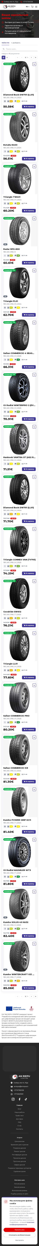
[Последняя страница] (35, 57)
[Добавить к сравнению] (34, 64)
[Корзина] (32, 7)
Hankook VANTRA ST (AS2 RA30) (19, 457)
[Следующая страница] (31, 57)
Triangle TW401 (11, 197)
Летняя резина (19, 1184)
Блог (19, 1109)
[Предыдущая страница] (22, 57)
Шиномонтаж (19, 1141)
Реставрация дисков (19, 1155)
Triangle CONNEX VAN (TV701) (19, 559)
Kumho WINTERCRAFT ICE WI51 (19, 974)
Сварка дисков (19, 1165)
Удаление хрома (20, 1171)
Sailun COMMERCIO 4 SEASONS (19, 353)
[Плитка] (3, 57)
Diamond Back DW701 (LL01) (18, 95)
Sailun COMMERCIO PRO (16, 716)
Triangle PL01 (10, 301)
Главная (19, 1105)
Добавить (15, 43)
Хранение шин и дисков (19, 1145)
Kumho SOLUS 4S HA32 (15, 922)
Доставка (19, 1119)
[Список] (7, 57)
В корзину (30, 106)
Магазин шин (19, 1180)
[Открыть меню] (36, 7)
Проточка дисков (19, 1161)
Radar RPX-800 (11, 249)
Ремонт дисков (19, 1151)
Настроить (19, 1240)
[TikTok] (26, 1099)
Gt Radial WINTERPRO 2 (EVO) (19, 405)
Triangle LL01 (10, 664)
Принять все (19, 1230)
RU (27, 7)
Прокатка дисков (19, 1158)
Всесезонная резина (19, 1190)
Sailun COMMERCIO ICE (15, 768)
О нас (20, 1126)
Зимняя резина (19, 1187)
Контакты (19, 1129)
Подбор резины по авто (19, 1194)
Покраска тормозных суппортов (19, 1168)
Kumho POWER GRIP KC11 (17, 820)
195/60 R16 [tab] (5, 43)
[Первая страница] (17, 57)
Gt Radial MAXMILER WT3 (17, 870)
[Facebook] (19, 1099)
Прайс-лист (19, 1116)
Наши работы (19, 1112)
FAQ (19, 1122)
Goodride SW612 (12, 612)
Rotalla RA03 (10, 145)
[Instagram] (13, 1099)
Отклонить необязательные (19, 1235)
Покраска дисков (19, 1148)
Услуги (19, 1138)
